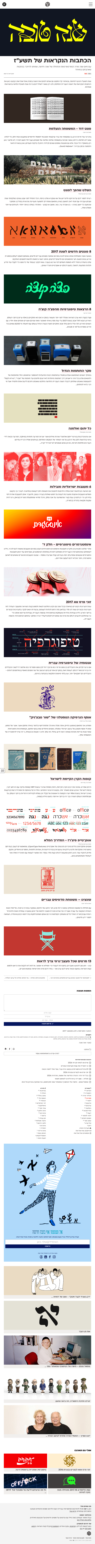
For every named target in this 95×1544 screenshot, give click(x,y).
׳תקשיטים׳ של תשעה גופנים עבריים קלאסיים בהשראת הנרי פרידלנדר (69, 978)
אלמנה (76, 1037)
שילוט (59, 1039)
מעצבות (46, 1037)
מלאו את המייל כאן (84, 1520)
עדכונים (87, 1105)
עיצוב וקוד (87, 1121)
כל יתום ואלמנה (80, 428)
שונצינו (71, 1039)
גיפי (81, 1529)
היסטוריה (87, 1093)
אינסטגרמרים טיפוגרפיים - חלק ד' (66, 544)
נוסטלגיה (40, 1037)
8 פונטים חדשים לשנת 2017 (71, 251)
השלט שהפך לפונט (77, 190)
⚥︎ (2, 771)
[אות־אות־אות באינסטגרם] (54, 1257)
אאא (85, 74)
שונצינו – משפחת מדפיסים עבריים (66, 899)
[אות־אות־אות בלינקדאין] (46, 1257)
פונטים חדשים (24, 1037)
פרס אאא (6, 1037)
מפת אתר (88, 1538)
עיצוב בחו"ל (41, 1095)
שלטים (55, 1039)
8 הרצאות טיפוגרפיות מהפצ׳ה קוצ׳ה (64, 309)
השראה (87, 1091)
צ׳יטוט (43, 1115)
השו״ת (43, 1093)
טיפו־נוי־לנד (41, 1131)
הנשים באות (41, 1133)
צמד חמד (42, 1108)
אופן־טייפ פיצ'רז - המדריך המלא (67, 840)
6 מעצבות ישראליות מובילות (70, 487)
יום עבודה (42, 1118)
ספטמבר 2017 (68, 1031)
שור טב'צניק (65, 1039)
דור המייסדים (41, 1103)
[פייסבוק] (10, 1049)
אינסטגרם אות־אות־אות (82, 1133)
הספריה (43, 1128)
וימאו (33, 1526)
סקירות (88, 1098)
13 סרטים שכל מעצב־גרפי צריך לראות (64, 961)
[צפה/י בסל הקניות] (4, 4)
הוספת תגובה (84, 991)
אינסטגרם (81, 1037)
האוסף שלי (41, 1098)
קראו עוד (72, 1511)
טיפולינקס (42, 1105)
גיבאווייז (42, 1101)
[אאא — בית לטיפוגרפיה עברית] (89, 1533)
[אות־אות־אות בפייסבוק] (50, 1257)
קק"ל (85, 1039)
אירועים (88, 1103)
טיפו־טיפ (42, 1126)
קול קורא (87, 1123)
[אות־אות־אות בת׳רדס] (41, 1257)
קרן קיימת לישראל (78, 1039)
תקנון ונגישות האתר (78, 1538)
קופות (89, 1039)
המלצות (87, 1108)
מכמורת (51, 1037)
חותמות (71, 1037)
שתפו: (86, 1049)
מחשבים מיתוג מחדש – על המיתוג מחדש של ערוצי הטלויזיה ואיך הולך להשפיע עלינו (24, 978)
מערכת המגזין (85, 1128)
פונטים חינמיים (85, 1118)
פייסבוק (72, 1526)
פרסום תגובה (46, 1024)
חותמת (66, 1037)
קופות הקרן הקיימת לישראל (70, 779)
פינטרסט (88, 1529)
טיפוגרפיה (60, 1037)
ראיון (89, 1126)
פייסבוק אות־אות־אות (83, 1131)
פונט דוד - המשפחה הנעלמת (70, 128)
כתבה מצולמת (40, 1121)
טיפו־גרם (42, 1113)
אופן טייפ (87, 1037)
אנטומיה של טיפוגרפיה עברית (70, 663)
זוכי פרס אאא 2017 (78, 602)
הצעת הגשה (41, 1138)
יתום (56, 1037)
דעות (88, 1113)
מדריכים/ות (86, 1111)
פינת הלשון (41, 1111)
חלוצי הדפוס (41, 1123)
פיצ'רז (18, 1037)
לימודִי (88, 1101)
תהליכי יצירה (86, 1095)
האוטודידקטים (40, 1136)
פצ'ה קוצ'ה (12, 1037)
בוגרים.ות (42, 1091)
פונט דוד (31, 1037)
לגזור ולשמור (86, 1115)
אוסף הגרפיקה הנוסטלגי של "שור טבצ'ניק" (60, 717)
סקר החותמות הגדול (76, 371)
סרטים (35, 1037)
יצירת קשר (69, 1538)
